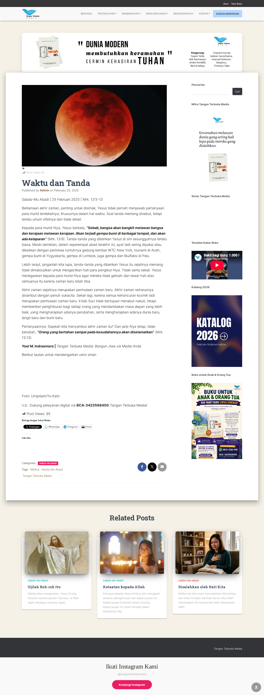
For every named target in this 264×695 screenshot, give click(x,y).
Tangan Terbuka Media (37, 475)
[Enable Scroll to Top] (256, 687)
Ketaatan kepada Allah (124, 587)
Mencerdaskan (156, 13)
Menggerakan (182, 13)
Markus (34, 469)
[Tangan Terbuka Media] (30, 14)
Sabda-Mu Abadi (48, 463)
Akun (226, 4)
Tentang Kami (106, 13)
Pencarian (198, 84)
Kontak (203, 13)
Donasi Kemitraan (227, 14)
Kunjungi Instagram (132, 684)
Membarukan (130, 13)
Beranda (86, 13)
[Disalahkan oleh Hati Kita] (207, 552)
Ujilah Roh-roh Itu (44, 587)
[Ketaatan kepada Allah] (132, 552)
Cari (237, 91)
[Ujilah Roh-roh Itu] (57, 552)
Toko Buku (236, 4)
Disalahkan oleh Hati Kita (201, 587)
